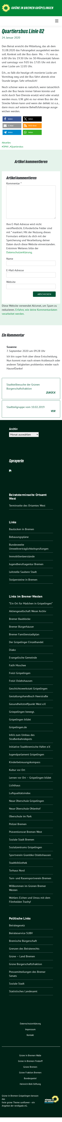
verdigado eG (20, 1105)
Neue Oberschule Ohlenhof (24, 808)
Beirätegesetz (17, 925)
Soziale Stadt (16, 983)
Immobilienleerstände (22, 556)
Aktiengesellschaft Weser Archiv (27, 611)
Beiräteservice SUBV (21, 933)
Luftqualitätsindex (19, 793)
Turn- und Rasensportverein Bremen (30, 878)
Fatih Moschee (17, 665)
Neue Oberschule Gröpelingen (26, 801)
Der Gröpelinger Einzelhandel (26, 642)
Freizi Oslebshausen (20, 680)
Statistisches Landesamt (23, 991)
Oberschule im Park (20, 816)
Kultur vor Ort (17, 770)
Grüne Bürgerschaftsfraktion (25, 964)
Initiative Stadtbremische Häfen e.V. (29, 746)
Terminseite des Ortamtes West (27, 505)
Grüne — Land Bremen (22, 956)
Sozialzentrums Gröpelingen (25, 847)
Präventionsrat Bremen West (25, 832)
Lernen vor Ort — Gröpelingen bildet (30, 777)
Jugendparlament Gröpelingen (26, 754)
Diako (12, 650)
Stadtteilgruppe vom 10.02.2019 (31, 409)
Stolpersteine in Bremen (23, 579)
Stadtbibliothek (18, 862)
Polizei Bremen (17, 824)
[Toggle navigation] (56, 20)
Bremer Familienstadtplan (24, 634)
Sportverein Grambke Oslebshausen (30, 855)
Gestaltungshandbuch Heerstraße (28, 696)
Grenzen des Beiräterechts (24, 948)
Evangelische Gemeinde (23, 657)
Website (10, 282)
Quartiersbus (17, 146)
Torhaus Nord (17, 870)
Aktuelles (6, 142)
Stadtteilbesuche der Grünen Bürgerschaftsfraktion (31, 388)
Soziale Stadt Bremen (21, 839)
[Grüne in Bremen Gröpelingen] (6, 8)
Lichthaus (14, 785)
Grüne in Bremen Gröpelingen (32, 8)
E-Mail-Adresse (15, 270)
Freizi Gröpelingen (19, 673)
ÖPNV (6, 146)
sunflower (25, 1102)
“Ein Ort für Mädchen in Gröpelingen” (31, 603)
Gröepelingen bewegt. (22, 711)
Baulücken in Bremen (21, 529)
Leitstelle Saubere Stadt (23, 572)
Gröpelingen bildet (20, 719)
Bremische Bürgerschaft (23, 941)
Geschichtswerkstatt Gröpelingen (28, 688)
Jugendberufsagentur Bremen (26, 564)
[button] (12, 119)
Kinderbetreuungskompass (24, 762)
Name (9, 258)
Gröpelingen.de (18, 727)
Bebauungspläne (19, 537)
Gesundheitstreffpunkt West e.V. (27, 704)
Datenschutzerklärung (19, 252)
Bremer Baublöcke (19, 619)
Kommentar (14, 183)
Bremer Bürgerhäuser (21, 626)
